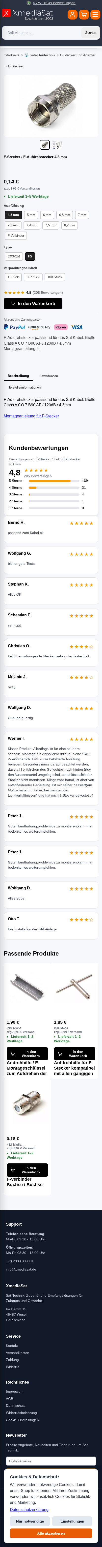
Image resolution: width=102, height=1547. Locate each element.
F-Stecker (16, 66)
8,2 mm (69, 225)
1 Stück (13, 277)
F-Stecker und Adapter (78, 55)
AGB (9, 1399)
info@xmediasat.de (21, 1269)
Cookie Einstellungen (22, 1420)
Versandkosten (17, 1353)
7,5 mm (50, 225)
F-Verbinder (16, 235)
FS (30, 256)
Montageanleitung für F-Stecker (31, 416)
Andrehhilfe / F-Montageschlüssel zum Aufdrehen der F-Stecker (27, 1068)
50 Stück (33, 277)
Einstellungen (72, 1521)
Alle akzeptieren (51, 1533)
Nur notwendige (30, 1521)
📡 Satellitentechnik (40, 55)
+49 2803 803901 (20, 1261)
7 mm (82, 215)
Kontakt (12, 1346)
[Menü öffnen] (95, 15)
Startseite (12, 55)
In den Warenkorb (36, 303)
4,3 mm (13, 215)
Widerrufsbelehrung (21, 1413)
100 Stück (55, 277)
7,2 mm (13, 225)
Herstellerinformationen (24, 387)
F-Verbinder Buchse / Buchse (25, 1182)
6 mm (47, 215)
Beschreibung (18, 376)
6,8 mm (64, 215)
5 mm (31, 215)
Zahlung (12, 1360)
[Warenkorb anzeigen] (84, 15)
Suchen (90, 33)
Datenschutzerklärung (29, 1510)
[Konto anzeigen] (72, 15)
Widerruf (12, 1367)
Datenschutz (16, 1406)
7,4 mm (31, 225)
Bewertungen (48, 376)
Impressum (15, 1391)
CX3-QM (14, 256)
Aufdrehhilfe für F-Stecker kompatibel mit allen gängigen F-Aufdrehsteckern (74, 1068)
